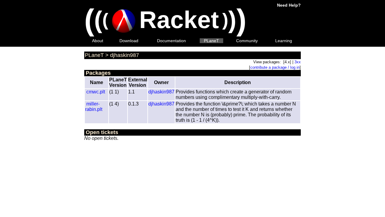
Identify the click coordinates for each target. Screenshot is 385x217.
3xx (297, 62)
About (97, 40)
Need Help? (289, 5)
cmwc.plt (95, 91)
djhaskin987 (124, 55)
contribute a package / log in (275, 67)
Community (247, 40)
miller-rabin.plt (93, 106)
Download (128, 40)
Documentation (171, 40)
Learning (283, 40)
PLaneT (211, 40)
